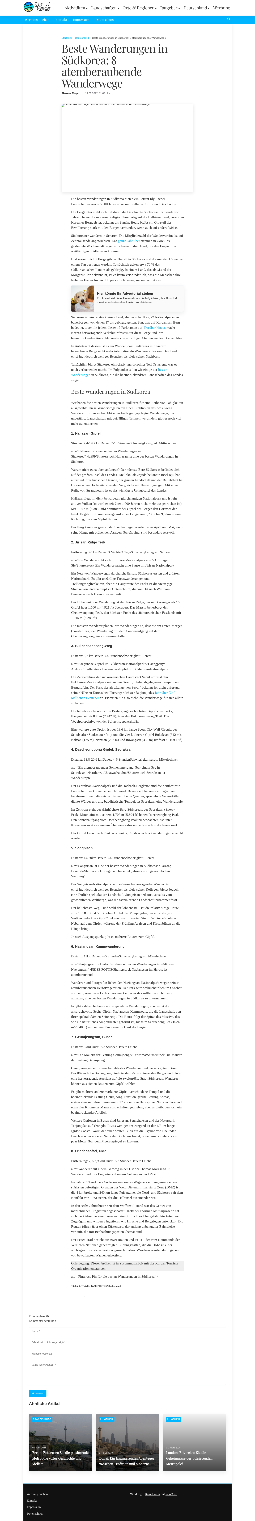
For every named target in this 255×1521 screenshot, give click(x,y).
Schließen (127, 806)
